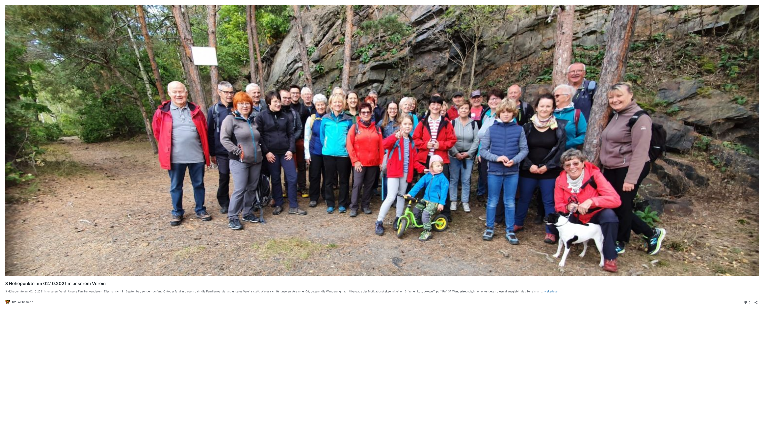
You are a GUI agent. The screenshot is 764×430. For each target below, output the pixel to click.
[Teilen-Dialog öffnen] (756, 301)
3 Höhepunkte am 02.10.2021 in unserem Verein (55, 283)
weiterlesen (551, 291)
